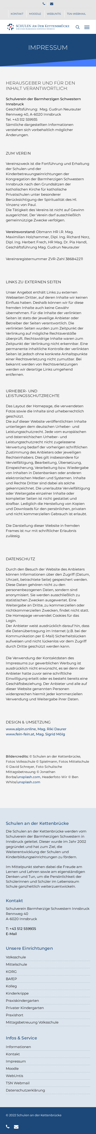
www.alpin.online (21, 729)
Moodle (12, 1068)
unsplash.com (28, 777)
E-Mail (11, 934)
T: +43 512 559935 (21, 928)
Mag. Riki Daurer (52, 729)
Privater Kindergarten (25, 1008)
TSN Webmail (18, 1083)
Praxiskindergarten (22, 1000)
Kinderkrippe (17, 993)
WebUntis (14, 1076)
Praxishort (14, 1015)
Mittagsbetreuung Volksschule (32, 1022)
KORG (11, 971)
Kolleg (11, 986)
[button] (86, 27)
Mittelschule (16, 964)
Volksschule (16, 957)
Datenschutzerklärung (25, 1090)
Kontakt (13, 1054)
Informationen (18, 1047)
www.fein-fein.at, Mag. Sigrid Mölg (35, 734)
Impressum (16, 1061)
